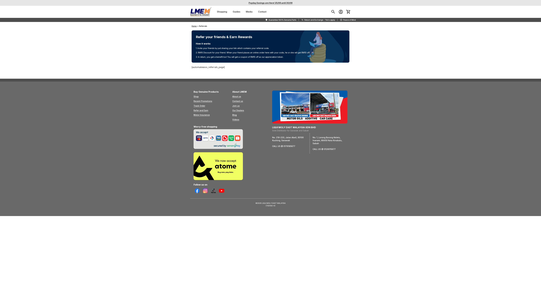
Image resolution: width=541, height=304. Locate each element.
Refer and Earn (201, 110)
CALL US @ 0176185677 (283, 146)
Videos (235, 119)
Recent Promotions (203, 101)
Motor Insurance (202, 115)
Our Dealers (238, 110)
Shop (196, 96)
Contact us (237, 101)
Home (194, 26)
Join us (236, 106)
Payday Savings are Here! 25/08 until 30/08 (270, 3)
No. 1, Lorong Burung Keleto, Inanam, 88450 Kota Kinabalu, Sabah (327, 140)
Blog (234, 115)
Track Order (199, 106)
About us (236, 96)
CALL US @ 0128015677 (324, 149)
